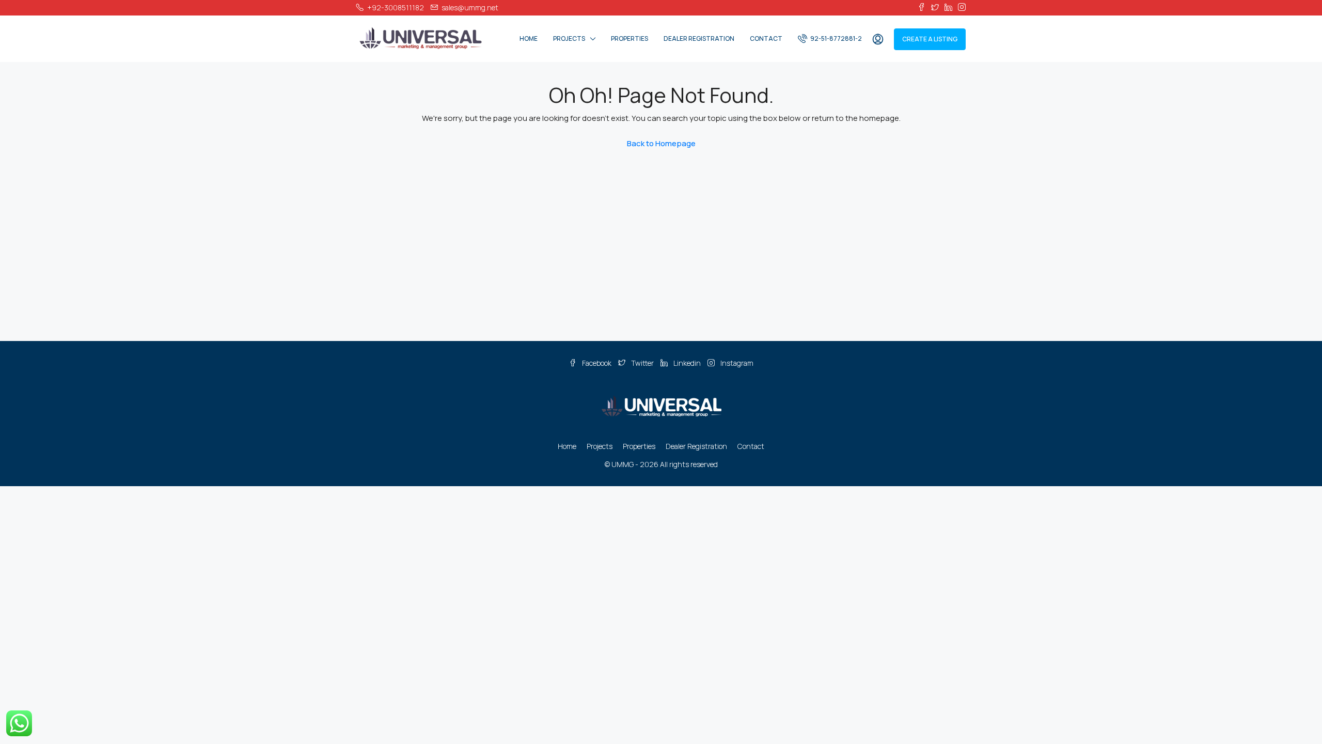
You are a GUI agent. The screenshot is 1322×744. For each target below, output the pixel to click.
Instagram (736, 363)
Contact (766, 38)
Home (529, 38)
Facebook (596, 363)
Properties (629, 38)
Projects (569, 38)
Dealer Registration (699, 38)
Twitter (642, 363)
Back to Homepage (661, 143)
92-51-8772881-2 (835, 38)
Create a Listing (929, 39)
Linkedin (687, 363)
